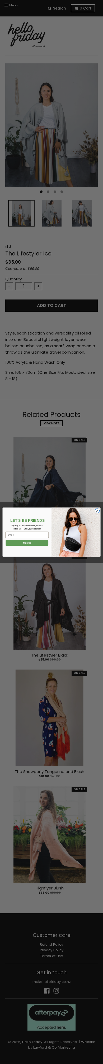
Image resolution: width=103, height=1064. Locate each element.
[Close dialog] (97, 511)
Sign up (27, 542)
